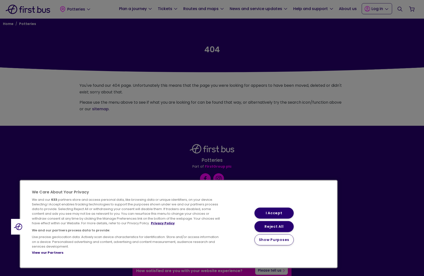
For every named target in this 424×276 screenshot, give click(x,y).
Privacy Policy (163, 223)
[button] (19, 227)
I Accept (274, 213)
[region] (179, 224)
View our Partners (48, 252)
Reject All (274, 226)
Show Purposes (274, 239)
